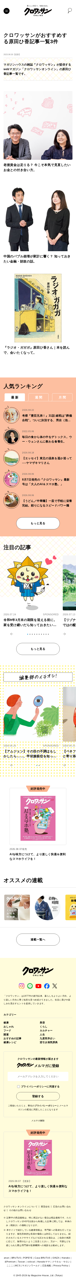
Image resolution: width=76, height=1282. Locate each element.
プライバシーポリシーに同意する (40, 1086)
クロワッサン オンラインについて (21, 1206)
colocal (31, 1262)
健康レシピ (10, 1042)
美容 (42, 1022)
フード (7, 1030)
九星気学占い (47, 1038)
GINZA (55, 1258)
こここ (10, 1265)
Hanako (66, 1258)
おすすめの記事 (13, 1038)
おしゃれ (9, 1026)
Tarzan (21, 1262)
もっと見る (38, 523)
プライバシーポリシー (46, 1105)
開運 (6, 1034)
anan (6, 1258)
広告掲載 (46, 1265)
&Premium (10, 1262)
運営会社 (45, 1206)
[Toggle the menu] (7, 11)
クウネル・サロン (61, 1262)
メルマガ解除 (38, 1120)
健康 (6, 1022)
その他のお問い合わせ (20, 1210)
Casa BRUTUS (42, 1258)
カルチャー (46, 1030)
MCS (17, 1265)
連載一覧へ (38, 939)
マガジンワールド (31, 1265)
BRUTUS (16, 1258)
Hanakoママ (43, 1262)
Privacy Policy (60, 1265)
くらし (44, 1026)
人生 (42, 1034)
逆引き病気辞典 (49, 1042)
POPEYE (28, 1258)
